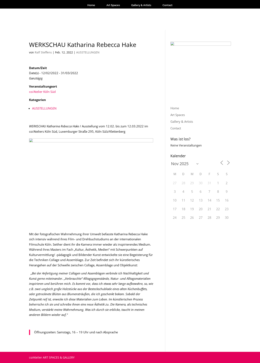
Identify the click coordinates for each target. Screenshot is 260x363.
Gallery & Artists (141, 5)
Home (91, 5)
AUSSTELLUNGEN (88, 52)
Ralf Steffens (43, 52)
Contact (167, 5)
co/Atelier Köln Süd (42, 92)
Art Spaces (113, 5)
